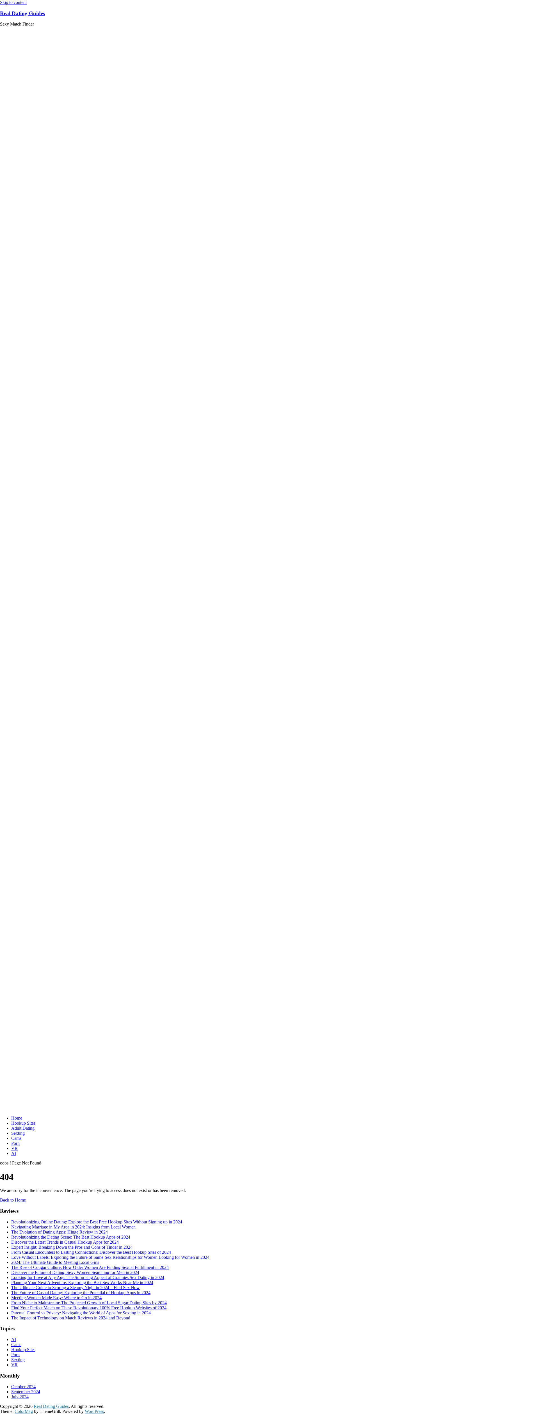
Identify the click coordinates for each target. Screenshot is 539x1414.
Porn (15, 1143)
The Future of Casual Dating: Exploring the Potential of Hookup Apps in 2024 (80, 1292)
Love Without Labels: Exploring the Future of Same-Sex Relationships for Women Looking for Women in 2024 (110, 1257)
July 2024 (20, 1396)
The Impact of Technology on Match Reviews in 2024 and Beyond (70, 1317)
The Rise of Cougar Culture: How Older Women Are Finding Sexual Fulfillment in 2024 (90, 1267)
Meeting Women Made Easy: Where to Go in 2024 (56, 1297)
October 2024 (23, 1386)
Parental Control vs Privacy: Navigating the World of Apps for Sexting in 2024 (81, 1312)
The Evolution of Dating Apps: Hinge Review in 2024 (59, 1232)
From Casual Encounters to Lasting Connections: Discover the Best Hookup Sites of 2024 (91, 1252)
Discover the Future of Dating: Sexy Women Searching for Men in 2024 (75, 1272)
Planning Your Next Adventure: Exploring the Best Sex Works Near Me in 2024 (82, 1282)
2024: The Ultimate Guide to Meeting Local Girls (55, 1262)
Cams (16, 1138)
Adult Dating (23, 1128)
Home (16, 1118)
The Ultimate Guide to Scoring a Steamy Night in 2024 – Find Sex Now (75, 1287)
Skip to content (13, 2)
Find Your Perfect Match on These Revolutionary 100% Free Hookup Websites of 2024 (88, 1307)
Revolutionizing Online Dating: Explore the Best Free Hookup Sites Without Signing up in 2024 (96, 1221)
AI (13, 1153)
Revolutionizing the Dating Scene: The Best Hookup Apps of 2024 (70, 1237)
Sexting (18, 1133)
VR (14, 1148)
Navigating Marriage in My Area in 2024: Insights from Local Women (73, 1227)
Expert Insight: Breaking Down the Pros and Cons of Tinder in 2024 (72, 1247)
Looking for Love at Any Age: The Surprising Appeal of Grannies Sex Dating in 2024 (87, 1277)
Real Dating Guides (22, 13)
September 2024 (25, 1391)
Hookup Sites (23, 1123)
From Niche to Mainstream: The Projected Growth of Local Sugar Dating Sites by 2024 (89, 1302)
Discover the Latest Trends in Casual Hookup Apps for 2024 (65, 1242)
